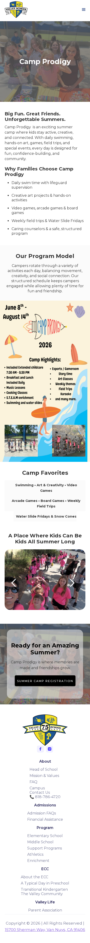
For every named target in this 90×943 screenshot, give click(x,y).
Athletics (35, 854)
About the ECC (34, 877)
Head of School (44, 769)
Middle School (40, 842)
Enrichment (38, 860)
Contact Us (40, 792)
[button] (84, 10)
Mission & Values (44, 775)
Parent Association (45, 910)
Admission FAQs (41, 813)
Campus (37, 788)
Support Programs (44, 848)
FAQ (33, 782)
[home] (15, 9)
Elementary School (45, 836)
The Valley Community (42, 894)
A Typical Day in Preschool (45, 883)
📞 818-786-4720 (45, 797)
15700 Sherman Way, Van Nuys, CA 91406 (45, 929)
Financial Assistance (45, 819)
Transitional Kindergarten (44, 889)
